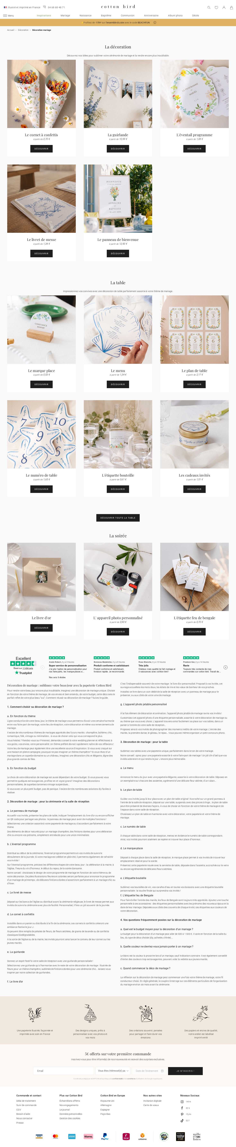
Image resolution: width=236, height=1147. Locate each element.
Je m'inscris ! (185, 1071)
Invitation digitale (152, 1101)
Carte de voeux (151, 1105)
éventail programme (55, 853)
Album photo (175, 15)
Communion (128, 15)
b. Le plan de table (131, 789)
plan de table (173, 799)
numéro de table (198, 835)
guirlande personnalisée (79, 961)
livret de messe (94, 901)
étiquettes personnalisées (170, 903)
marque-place (181, 857)
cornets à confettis (85, 923)
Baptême (106, 15)
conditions (131, 1079)
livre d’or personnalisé (184, 683)
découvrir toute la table (118, 518)
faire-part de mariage (28, 724)
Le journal (65, 1109)
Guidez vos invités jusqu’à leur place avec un (143, 799)
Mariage (65, 15)
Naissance (86, 15)
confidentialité (117, 1079)
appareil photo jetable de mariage (185, 713)
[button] (155, 23)
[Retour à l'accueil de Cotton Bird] (118, 11)
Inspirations (44, 15)
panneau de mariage (60, 819)
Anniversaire (151, 15)
